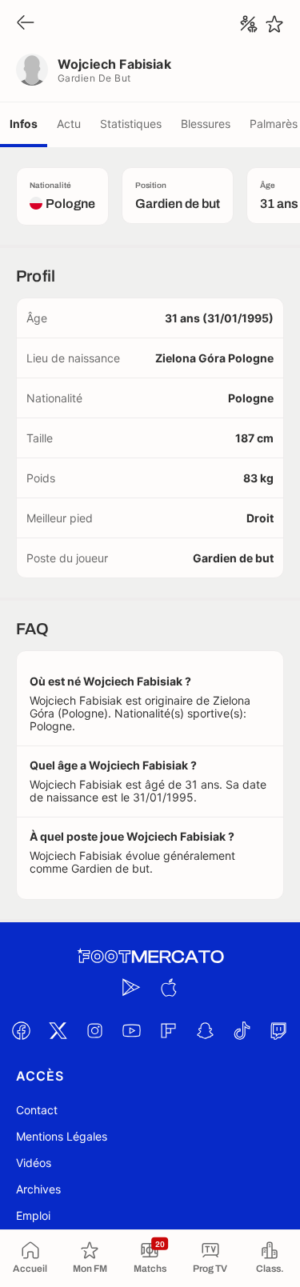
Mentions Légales (61, 1136)
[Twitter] (58, 1030)
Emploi (33, 1215)
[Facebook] (22, 1030)
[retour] (25, 23)
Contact (37, 1110)
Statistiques (131, 123)
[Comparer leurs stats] (248, 24)
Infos (24, 123)
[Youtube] (132, 1030)
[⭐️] (274, 24)
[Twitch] (279, 1030)
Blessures (205, 123)
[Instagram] (95, 1030)
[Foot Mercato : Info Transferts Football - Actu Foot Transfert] (150, 956)
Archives (38, 1189)
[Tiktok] (242, 1030)
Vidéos (33, 1162)
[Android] (132, 987)
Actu (69, 123)
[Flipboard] (169, 1030)
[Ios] (169, 987)
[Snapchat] (206, 1030)
